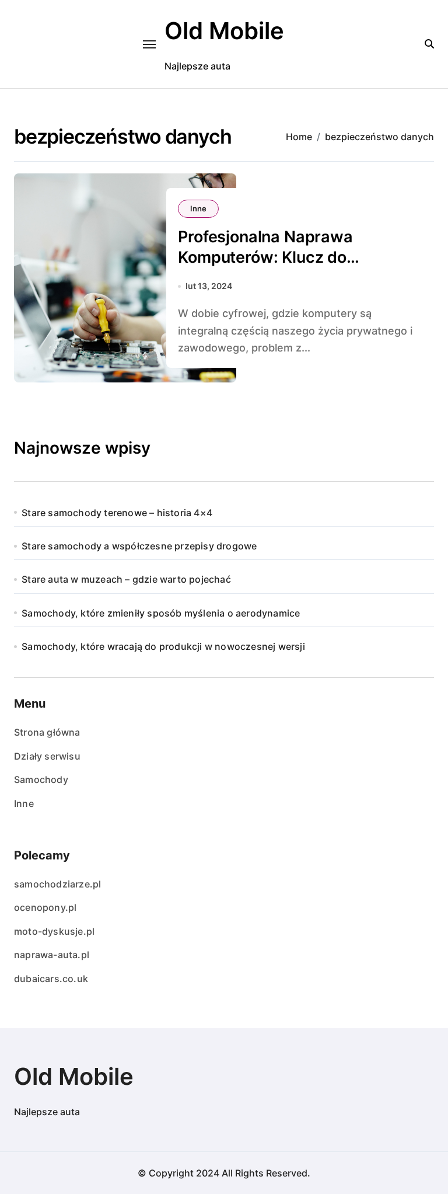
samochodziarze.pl (57, 884)
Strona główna (47, 732)
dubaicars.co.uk (51, 978)
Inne (198, 208)
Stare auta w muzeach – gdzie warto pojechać (126, 579)
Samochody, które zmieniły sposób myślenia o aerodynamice (161, 613)
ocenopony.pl (45, 907)
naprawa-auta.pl (51, 954)
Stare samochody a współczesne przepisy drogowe (139, 546)
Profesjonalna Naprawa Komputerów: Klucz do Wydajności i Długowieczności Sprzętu (292, 267)
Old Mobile (224, 30)
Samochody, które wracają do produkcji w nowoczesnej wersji (163, 646)
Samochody (41, 779)
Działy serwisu (47, 756)
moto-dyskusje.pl (54, 931)
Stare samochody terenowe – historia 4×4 (117, 512)
